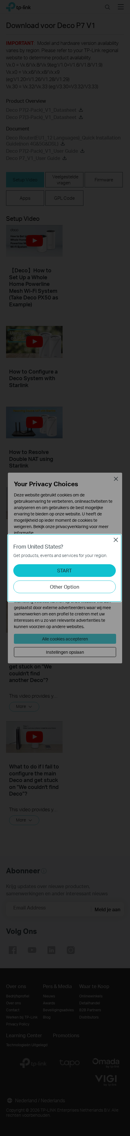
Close (115, 539)
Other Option (64, 587)
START (64, 570)
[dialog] (65, 568)
